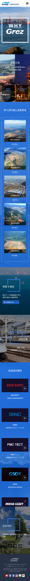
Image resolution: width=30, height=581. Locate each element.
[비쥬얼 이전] (10, 545)
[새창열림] (6, 575)
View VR (14, 200)
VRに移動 (14, 144)
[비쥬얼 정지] (15, 545)
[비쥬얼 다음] (20, 545)
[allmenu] (28, 3)
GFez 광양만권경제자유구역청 (10, 3)
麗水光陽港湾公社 (9, 302)
